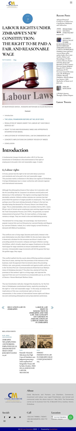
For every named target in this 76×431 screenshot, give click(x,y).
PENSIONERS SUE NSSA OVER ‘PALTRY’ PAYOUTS (65, 32)
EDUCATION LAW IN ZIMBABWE (16, 308)
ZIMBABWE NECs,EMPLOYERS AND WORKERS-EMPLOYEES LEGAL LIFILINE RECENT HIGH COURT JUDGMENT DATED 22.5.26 (9, 347)
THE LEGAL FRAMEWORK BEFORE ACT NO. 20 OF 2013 (24, 119)
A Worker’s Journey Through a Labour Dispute (65, 94)
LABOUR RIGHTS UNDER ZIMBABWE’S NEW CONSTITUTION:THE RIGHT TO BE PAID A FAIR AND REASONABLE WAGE (26, 41)
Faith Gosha (6, 60)
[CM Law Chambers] (11, 7)
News (7, 335)
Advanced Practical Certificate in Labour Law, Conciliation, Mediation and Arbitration (65, 22)
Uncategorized (7, 337)
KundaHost (54, 429)
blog (15, 60)
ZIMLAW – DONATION (67, 88)
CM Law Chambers (26, 429)
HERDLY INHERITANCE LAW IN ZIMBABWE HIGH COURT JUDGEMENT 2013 (44, 357)
